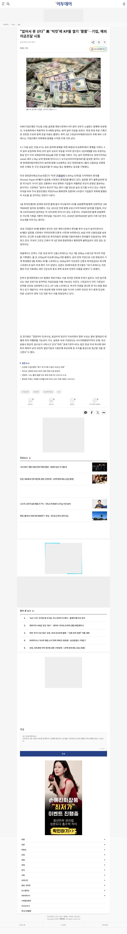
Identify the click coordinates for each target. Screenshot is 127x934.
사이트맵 (105, 925)
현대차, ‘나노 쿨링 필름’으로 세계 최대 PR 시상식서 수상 (44, 375)
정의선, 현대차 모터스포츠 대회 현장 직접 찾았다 (41, 371)
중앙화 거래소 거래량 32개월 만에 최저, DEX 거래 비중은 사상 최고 (48, 379)
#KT (59, 392)
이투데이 (5, 24)
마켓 (13, 24)
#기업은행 (25, 392)
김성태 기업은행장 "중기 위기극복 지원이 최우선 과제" (43, 367)
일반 (19, 24)
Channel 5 (25, 906)
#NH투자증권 (48, 392)
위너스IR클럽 (26, 911)
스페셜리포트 (26, 900)
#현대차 (36, 392)
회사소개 (22, 925)
